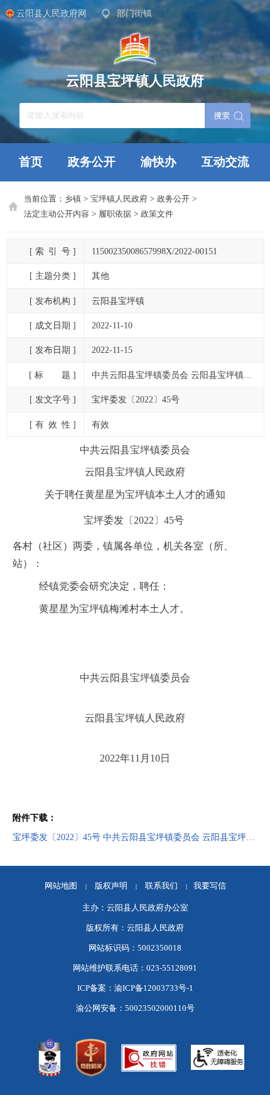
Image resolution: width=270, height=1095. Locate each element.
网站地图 (61, 886)
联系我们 (166, 886)
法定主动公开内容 (56, 214)
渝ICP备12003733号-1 (153, 988)
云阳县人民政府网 (51, 13)
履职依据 (115, 214)
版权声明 (111, 886)
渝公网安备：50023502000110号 (135, 1008)
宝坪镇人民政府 (119, 199)
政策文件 (157, 214)
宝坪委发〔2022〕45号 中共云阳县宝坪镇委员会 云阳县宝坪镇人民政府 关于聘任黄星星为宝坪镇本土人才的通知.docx (135, 837)
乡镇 (73, 199)
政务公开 (92, 161)
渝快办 (158, 161)
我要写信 (209, 886)
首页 (31, 161)
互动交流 (225, 161)
